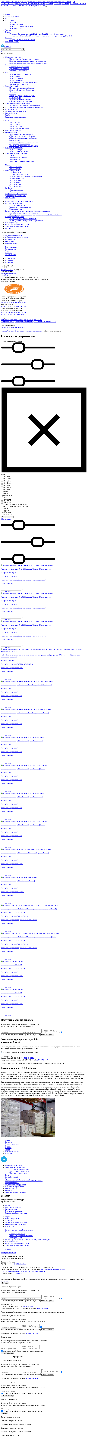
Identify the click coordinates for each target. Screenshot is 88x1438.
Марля (7, 165)
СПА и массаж (10, 255)
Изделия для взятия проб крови (20, 100)
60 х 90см (6, 489)
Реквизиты (9, 1153)
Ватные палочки (15, 186)
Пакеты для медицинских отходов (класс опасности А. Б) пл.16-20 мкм (35, 215)
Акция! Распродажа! (32, 6)
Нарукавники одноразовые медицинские (24, 105)
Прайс (42, 6)
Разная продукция (11, 222)
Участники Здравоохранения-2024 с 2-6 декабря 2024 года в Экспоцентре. (36, 34)
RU (5, 47)
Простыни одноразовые (18, 157)
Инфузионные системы (18, 71)
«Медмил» (7, 502)
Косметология (10, 239)
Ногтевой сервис (11, 243)
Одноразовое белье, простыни (16, 153)
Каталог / (11, 331)
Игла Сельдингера (16, 80)
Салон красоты (10, 249)
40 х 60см (6, 477)
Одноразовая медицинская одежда (17, 103)
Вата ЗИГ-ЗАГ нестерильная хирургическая (25, 176)
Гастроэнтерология (12, 109)
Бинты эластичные (16, 126)
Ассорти (8, 228)
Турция (6, 511)
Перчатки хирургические (18, 151)
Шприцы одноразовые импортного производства (27, 61)
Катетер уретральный (17, 205)
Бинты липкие (14, 140)
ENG (9, 47)
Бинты (7, 121)
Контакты (8, 38)
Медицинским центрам (13, 236)
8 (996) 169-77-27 (20, 314)
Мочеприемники (15, 209)
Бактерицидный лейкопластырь (21, 134)
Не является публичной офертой (21, 26)
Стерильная (7, 515)
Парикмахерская (11, 247)
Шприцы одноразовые (13, 57)
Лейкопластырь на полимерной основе (23, 142)
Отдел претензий (15, 28)
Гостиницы (9, 260)
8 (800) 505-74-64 (7, 270)
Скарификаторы (15, 98)
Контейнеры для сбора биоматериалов (19, 201)
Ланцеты (12, 94)
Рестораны (9, 262)
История (12, 22)
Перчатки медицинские (14, 148)
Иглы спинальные (16, 78)
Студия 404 (18, 1273)
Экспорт (8, 30)
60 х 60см (6, 485)
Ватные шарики (15, 180)
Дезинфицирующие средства (15, 196)
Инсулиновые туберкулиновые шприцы (24, 59)
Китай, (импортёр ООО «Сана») (15, 504)
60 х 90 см (7, 487)
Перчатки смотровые (17, 150)
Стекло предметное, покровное (20, 101)
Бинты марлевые (15, 122)
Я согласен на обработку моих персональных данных (23, 1351)
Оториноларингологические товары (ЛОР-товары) (23, 107)
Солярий (8, 253)
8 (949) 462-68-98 (20, 312)
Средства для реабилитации (15, 117)
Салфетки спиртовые (17, 192)
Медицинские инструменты (15, 111)
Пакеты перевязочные (13, 130)
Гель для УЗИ (10, 198)
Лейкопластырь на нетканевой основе (23, 138)
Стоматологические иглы (18, 84)
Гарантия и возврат (12, 42)
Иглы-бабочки (14, 76)
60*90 (5, 494)
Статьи (7, 1150)
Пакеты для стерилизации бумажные (22, 219)
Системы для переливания (15, 65)
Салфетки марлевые (16, 190)
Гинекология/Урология (13, 203)
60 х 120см (7, 481)
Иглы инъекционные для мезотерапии (23, 82)
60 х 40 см (7, 483)
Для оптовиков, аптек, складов (16, 237)
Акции (7, 15)
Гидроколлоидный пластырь (19, 144)
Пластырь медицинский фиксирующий (23, 146)
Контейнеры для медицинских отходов (23, 213)
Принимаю (5, 1283)
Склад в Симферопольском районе (22, 40)
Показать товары (7, 517)
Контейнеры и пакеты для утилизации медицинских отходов (27, 211)
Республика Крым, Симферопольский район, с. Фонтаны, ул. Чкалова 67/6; (28, 322)
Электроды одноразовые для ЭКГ (17, 226)
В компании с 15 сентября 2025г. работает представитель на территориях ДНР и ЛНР (40, 36)
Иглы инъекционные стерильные (21, 74)
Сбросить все (6, 519)
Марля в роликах (15, 167)
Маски (11, 155)
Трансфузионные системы (19, 69)
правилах (4, 1281)
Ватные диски (14, 182)
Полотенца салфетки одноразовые (22, 161)
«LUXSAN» (7, 500)
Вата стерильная (15, 172)
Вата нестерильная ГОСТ (18, 174)
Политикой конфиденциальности (52, 1269)
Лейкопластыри (11, 132)
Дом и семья (9, 241)
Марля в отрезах (15, 169)
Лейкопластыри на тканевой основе (22, 136)
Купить (8, 591)
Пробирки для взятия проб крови (21, 88)
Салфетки (8, 188)
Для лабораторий (11, 86)
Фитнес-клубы (10, 258)
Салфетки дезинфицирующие (16, 194)
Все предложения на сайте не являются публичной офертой (23, 1271)
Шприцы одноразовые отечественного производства (28, 63)
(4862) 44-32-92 (28, 1058)
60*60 (5, 492)
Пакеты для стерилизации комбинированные (26, 221)
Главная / (4, 331)
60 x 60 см (7, 479)
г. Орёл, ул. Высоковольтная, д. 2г (13, 302)
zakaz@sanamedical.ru (8, 274)
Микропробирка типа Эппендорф (21, 90)
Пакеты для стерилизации (14, 217)
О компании (9, 20)
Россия (5, 508)
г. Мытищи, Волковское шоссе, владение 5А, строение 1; (21, 320)
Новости (8, 32)
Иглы (7, 72)
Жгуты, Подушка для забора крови (22, 96)
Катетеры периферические (19, 67)
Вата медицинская (12, 171)
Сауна (7, 251)
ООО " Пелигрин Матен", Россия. (16, 506)
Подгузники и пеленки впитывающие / (29, 331)
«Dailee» (6, 498)
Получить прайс (7, 275)
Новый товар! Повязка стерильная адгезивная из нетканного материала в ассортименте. (33, 2)
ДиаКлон (8, 115)
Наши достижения (16, 24)
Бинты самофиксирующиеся (19, 128)
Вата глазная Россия (16, 178)
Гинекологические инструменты (21, 207)
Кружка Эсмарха (11, 113)
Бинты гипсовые (15, 124)
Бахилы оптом (14, 159)
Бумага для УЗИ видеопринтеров (17, 224)
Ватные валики (15, 184)
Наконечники (14, 92)
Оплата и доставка (12, 16)
